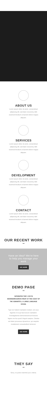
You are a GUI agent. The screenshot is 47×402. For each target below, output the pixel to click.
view (8, 283)
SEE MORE (23, 267)
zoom (8, 277)
